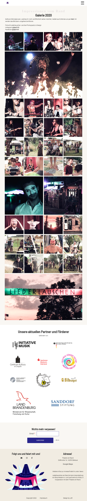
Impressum (43, 498)
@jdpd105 (15, 27)
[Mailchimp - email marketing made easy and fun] (56, 440)
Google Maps (68, 464)
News (81, 471)
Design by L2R (67, 498)
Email (32, 434)
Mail (72, 19)
